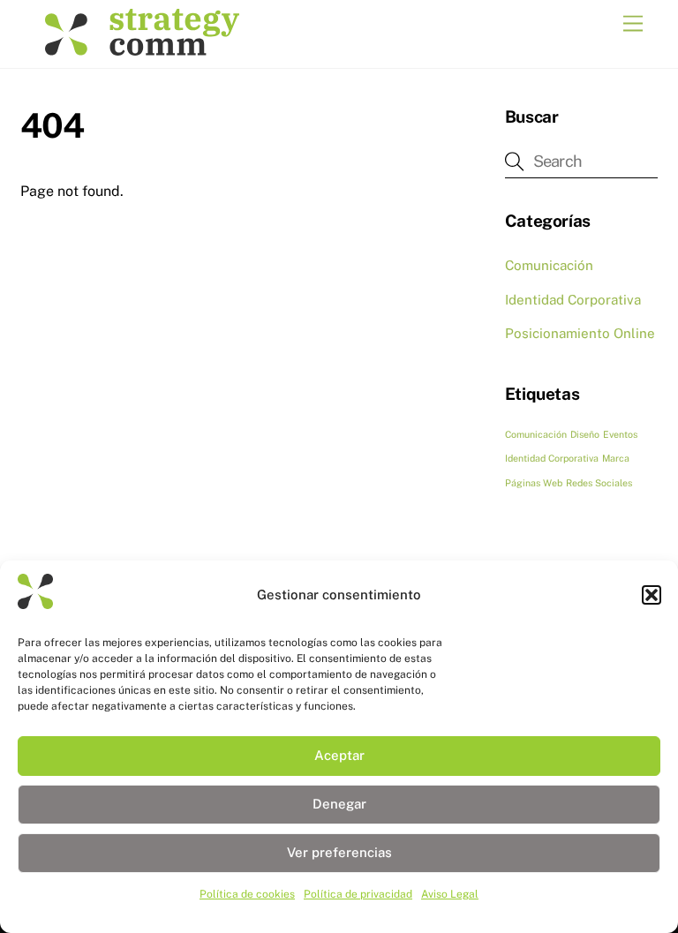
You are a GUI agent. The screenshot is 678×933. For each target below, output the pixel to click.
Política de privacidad (358, 894)
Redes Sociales (599, 483)
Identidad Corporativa (573, 299)
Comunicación (549, 265)
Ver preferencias (339, 852)
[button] (651, 595)
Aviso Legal (449, 894)
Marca (615, 458)
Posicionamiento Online (580, 333)
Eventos (620, 434)
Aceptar (339, 755)
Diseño (584, 434)
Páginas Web (533, 483)
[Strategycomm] (142, 46)
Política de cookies (247, 894)
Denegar (339, 803)
